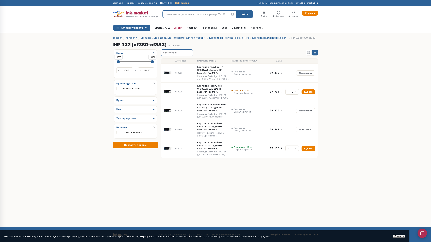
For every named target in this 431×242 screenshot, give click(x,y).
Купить (308, 91)
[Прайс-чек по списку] (232, 14)
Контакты (257, 28)
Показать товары (135, 145)
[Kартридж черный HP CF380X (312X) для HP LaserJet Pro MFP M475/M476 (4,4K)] (167, 148)
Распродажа (209, 28)
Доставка (118, 3)
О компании (239, 28)
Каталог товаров (132, 27)
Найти (244, 14)
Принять (399, 236)
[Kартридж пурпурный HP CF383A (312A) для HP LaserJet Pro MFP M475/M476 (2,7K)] (167, 111)
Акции (178, 28)
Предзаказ (305, 73)
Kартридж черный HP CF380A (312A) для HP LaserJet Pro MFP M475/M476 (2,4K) (209, 126)
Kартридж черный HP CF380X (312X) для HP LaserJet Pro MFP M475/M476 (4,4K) (209, 145)
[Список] (315, 52)
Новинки (192, 28)
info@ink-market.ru (307, 3)
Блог (224, 28)
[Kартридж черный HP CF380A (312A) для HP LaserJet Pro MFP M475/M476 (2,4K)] (167, 130)
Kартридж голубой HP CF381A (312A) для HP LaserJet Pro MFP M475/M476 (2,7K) (210, 70)
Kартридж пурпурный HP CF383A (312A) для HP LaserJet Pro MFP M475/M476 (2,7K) (211, 107)
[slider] (118, 61)
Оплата (131, 3)
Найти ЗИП (166, 3)
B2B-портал (182, 3)
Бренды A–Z (162, 28)
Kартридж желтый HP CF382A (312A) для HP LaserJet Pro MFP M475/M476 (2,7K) (210, 88)
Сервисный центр (147, 3)
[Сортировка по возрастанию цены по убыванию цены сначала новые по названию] (177, 52)
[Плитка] (308, 52)
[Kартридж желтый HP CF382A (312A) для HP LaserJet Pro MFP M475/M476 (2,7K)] (167, 92)
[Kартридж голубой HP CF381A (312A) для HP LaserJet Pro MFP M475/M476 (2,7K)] (167, 73)
